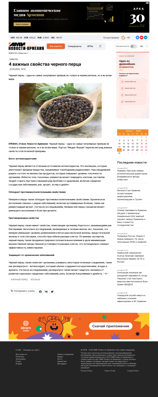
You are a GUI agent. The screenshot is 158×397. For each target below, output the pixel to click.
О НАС (18, 350)
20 (133, 147)
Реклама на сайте (31, 350)
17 (119, 147)
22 (142, 147)
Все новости (56, 46)
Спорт (18, 361)
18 (124, 147)
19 (128, 147)
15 (142, 143)
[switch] (133, 46)
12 (128, 143)
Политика (20, 356)
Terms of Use (109, 371)
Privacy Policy (86, 371)
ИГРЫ (90, 46)
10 (119, 143)
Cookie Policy (133, 371)
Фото (59, 359)
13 (133, 143)
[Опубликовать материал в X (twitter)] (52, 291)
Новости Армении (65, 354)
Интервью (62, 363)
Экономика (21, 359)
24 (119, 150)
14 (137, 143)
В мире (19, 363)
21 (137, 147)
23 (146, 147)
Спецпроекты (74, 46)
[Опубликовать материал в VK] (46, 291)
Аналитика (62, 361)
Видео (60, 356)
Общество (14, 59)
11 (124, 143)
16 (146, 143)
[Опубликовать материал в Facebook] (40, 291)
